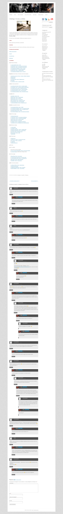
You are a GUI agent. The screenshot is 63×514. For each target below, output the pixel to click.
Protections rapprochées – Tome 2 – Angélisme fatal (18, 129)
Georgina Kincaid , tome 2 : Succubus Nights (17, 101)
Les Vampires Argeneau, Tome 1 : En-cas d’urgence (18, 90)
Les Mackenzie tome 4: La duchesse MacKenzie (18, 69)
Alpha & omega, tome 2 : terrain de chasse (17, 119)
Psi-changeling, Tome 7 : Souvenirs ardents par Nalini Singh (20, 87)
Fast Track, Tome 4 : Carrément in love (16, 131)
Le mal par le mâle (13, 151)
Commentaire (11, 483)
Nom (10, 493)
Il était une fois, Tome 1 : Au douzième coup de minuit (19, 67)
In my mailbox (44, 35)
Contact (46, 14)
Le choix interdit (13, 127)
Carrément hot (13, 78)
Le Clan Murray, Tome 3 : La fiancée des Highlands (18, 118)
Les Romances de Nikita (46, 11)
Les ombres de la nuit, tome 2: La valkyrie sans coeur (19, 88)
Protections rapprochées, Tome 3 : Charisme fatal (18, 130)
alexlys (15, 225)
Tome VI (10, 53)
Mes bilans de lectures (45, 36)
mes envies (43, 37)
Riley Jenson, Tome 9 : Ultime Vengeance (17, 159)
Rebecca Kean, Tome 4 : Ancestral (16, 98)
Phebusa (15, 207)
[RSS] (49, 19)
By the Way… (13, 80)
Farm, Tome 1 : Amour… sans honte (16, 140)
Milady (43, 65)
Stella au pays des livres (12, 51)
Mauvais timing (13, 77)
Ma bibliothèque (40, 14)
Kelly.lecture (11, 58)
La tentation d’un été (14, 128)
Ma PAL (15, 14)
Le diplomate (13, 141)
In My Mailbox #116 (48, 75)
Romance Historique (45, 57)
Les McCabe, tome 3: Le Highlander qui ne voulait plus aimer (20, 122)
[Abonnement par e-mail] (52, 19)
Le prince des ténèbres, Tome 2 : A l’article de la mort (19, 102)
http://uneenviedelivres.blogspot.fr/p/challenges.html (21, 266)
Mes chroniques (20, 14)
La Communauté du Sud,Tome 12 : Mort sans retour (18, 157)
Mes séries (34, 14)
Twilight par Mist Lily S (14, 142)
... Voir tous (43, 50)
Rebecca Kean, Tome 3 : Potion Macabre (17, 97)
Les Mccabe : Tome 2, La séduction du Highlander (18, 121)
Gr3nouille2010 (16, 244)
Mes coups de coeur (28, 14)
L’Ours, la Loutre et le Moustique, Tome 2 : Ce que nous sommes (20, 150)
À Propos (10, 14)
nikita (15, 479)
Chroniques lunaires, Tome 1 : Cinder (16, 110)
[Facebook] (43, 19)
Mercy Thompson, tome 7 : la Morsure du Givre (18, 100)
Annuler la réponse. (18, 479)
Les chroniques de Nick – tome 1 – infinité (17, 107)
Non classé (43, 38)
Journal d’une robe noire (14, 166)
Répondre (11, 194)
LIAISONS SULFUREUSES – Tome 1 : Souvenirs (18, 167)
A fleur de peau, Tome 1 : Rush (15, 132)
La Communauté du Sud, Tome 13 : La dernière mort (19, 158)
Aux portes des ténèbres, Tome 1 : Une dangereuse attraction (20, 111)
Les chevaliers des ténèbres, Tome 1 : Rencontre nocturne (19, 91)
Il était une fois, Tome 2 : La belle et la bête (17, 70)
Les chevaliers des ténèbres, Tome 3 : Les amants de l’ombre (20, 108)
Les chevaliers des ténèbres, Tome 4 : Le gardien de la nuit (19, 109)
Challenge (43, 33)
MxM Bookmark (44, 67)
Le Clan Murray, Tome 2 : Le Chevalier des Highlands (19, 117)
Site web (10, 500)
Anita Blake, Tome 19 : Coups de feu (16, 160)
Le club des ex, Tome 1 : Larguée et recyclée (17, 81)
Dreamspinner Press (45, 66)
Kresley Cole (44, 45)
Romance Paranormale (45, 58)
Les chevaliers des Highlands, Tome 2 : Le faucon (18, 71)
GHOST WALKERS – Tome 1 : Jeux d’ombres (17, 168)
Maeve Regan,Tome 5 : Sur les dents (16, 156)
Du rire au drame (44, 34)
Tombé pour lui (13, 138)
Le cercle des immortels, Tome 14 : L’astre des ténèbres (19, 89)
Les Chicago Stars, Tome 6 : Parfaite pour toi (17, 79)
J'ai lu (43, 64)
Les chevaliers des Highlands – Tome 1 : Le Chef (18, 68)
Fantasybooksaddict (45, 76)
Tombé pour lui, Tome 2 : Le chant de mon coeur (18, 139)
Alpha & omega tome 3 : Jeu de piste (16, 120)
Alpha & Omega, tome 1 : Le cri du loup (17, 99)
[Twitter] (46, 19)
